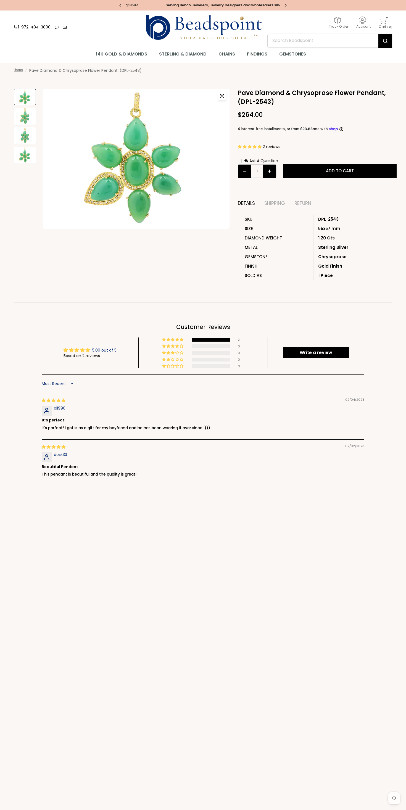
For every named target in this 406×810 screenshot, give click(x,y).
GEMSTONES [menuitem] (292, 54)
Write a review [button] (316, 352)
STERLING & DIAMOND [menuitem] (183, 54)
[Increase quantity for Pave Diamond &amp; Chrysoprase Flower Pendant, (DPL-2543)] (269, 171)
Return (302, 203)
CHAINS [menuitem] (226, 54)
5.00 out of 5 (104, 350)
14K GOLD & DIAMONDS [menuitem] (121, 54)
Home (18, 69)
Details (246, 203)
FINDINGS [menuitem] (257, 54)
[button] (250, 146)
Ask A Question (263, 160)
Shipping (274, 203)
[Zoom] (222, 96)
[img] (53, 400)
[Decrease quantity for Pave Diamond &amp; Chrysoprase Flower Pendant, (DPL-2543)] (244, 171)
